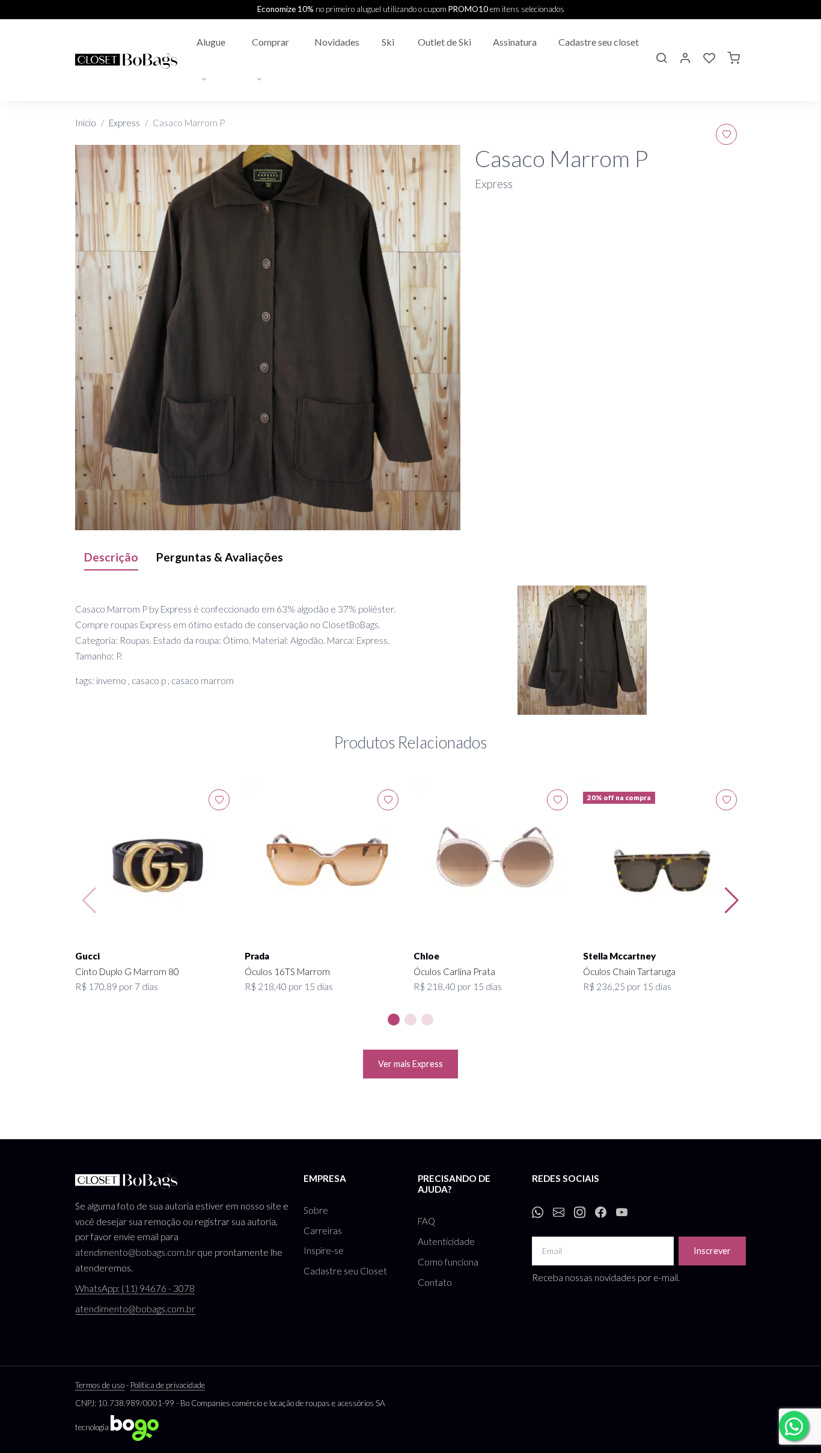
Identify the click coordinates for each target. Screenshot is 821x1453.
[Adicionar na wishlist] (726, 134)
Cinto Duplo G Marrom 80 (127, 971)
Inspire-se (324, 1250)
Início (85, 122)
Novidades (336, 41)
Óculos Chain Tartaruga (629, 971)
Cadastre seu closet (598, 41)
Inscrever (712, 1251)
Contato (435, 1282)
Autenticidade (446, 1241)
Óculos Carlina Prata (454, 971)
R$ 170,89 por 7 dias (116, 986)
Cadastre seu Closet (345, 1270)
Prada (257, 955)
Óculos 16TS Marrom (287, 971)
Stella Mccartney (619, 955)
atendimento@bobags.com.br (135, 1252)
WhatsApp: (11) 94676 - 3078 (135, 1288)
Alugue (211, 41)
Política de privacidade (167, 1385)
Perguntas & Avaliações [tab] (219, 557)
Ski (388, 41)
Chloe (426, 955)
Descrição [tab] (111, 557)
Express (124, 122)
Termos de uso (99, 1385)
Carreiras (323, 1230)
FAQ (426, 1221)
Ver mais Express (410, 1064)
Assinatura (515, 41)
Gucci (87, 955)
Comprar (270, 41)
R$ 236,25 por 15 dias (627, 986)
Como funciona (448, 1261)
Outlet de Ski (444, 41)
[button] (661, 59)
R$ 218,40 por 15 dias (289, 986)
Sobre (316, 1210)
